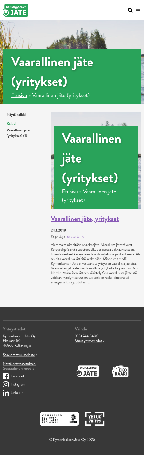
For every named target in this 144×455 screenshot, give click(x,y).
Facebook (18, 376)
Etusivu (19, 95)
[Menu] (139, 10)
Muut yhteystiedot (88, 340)
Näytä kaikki (16, 114)
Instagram (18, 384)
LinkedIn (17, 392)
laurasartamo (75, 236)
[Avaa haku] (129, 10)
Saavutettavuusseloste (19, 354)
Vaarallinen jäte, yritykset (85, 218)
